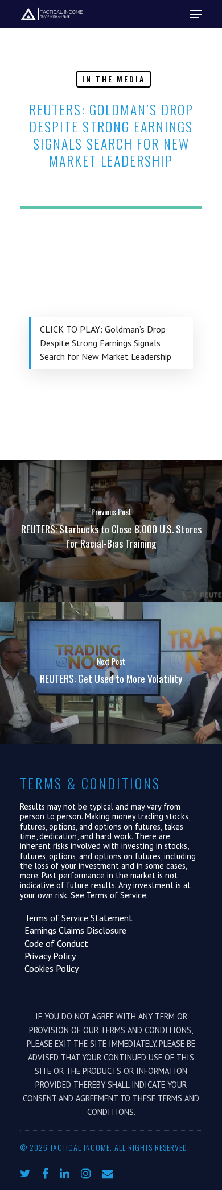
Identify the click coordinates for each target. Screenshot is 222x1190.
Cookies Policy (49, 968)
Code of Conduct (54, 943)
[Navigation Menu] (196, 14)
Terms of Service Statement (76, 917)
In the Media (113, 79)
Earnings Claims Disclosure (73, 930)
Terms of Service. (117, 895)
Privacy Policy (48, 955)
